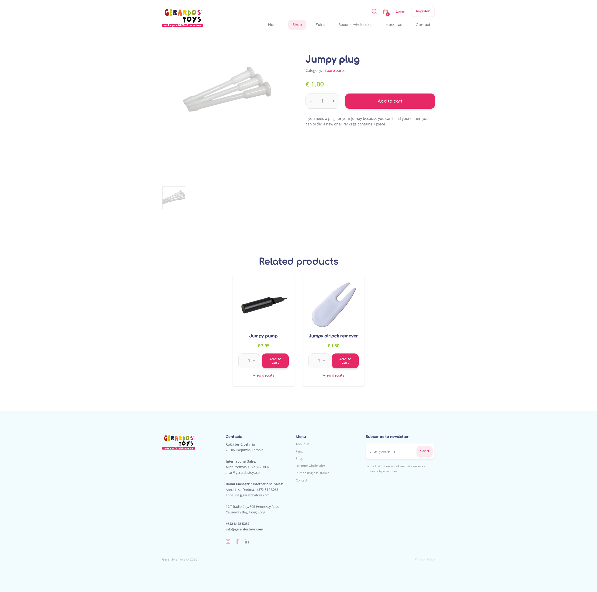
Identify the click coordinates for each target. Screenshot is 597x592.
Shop (297, 25)
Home (273, 25)
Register (423, 11)
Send (424, 451)
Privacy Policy (425, 559)
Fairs (320, 25)
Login (400, 11)
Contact (423, 25)
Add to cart (390, 101)
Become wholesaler (355, 25)
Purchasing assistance (313, 473)
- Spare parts (334, 70)
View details (263, 375)
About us (394, 25)
